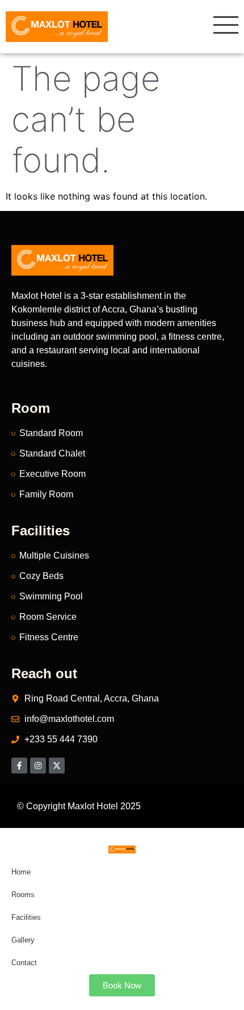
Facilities (26, 917)
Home (21, 872)
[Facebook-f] (19, 766)
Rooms (23, 894)
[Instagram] (38, 766)
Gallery (23, 940)
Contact (24, 962)
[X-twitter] (57, 766)
